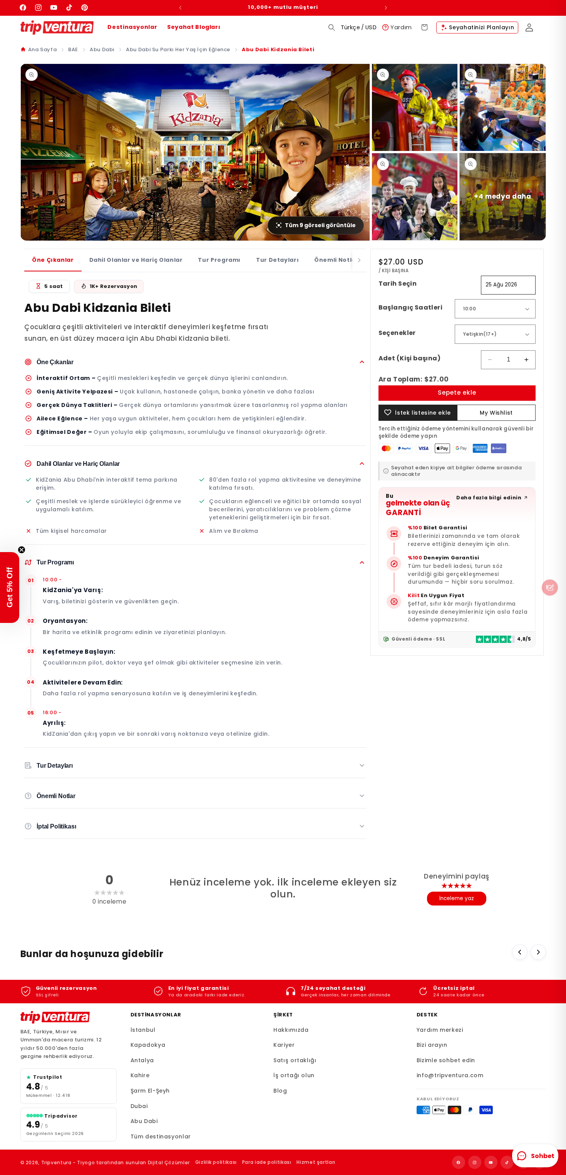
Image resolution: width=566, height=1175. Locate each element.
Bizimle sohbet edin (446, 1060)
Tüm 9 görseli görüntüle (320, 225)
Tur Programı (219, 260)
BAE (73, 49)
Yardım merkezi (440, 1030)
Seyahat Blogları (193, 27)
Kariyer (284, 1045)
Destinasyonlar (132, 27)
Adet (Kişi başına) (409, 358)
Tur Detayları (277, 260)
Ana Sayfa (42, 49)
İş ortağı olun (294, 1075)
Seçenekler (397, 332)
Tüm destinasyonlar (161, 1136)
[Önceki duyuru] (180, 7)
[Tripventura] (55, 1017)
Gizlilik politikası (216, 1162)
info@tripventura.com (450, 1075)
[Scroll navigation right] (359, 260)
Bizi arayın (432, 1045)
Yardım (401, 27)
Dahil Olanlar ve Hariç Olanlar (136, 260)
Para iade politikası (266, 1162)
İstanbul (143, 1030)
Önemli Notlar (336, 260)
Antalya (142, 1060)
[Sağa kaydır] (538, 952)
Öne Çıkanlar (53, 260)
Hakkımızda (290, 1030)
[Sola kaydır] (519, 952)
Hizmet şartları (315, 1162)
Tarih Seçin (397, 283)
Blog (280, 1091)
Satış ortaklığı (294, 1060)
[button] (332, 27)
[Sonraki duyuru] (385, 7)
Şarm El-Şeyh (150, 1091)
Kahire (140, 1075)
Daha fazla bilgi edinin (489, 497)
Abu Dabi (102, 49)
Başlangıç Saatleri (410, 307)
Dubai (139, 1106)
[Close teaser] (21, 550)
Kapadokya (148, 1045)
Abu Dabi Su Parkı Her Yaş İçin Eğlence (178, 49)
